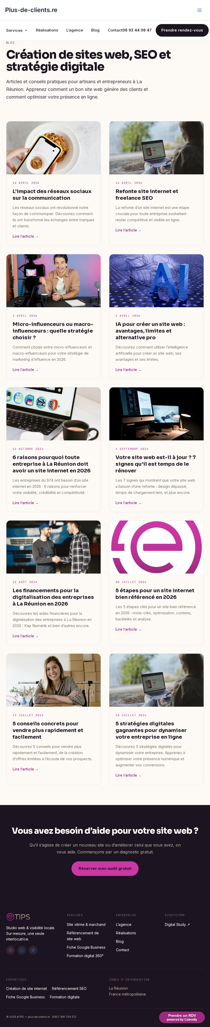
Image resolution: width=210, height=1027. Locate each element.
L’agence (74, 30)
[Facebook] (33, 950)
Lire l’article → (26, 236)
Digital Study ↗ (177, 924)
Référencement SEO (69, 988)
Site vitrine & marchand (86, 924)
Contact (115, 30)
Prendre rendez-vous (182, 30)
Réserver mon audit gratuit (105, 868)
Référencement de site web (83, 936)
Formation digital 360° (85, 956)
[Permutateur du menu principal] (199, 10)
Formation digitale (65, 997)
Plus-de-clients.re (31, 10)
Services (14, 30)
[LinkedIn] (21, 950)
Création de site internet (26, 988)
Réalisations (47, 30)
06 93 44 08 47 (137, 30)
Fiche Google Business (86, 947)
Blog (95, 30)
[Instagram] (10, 950)
